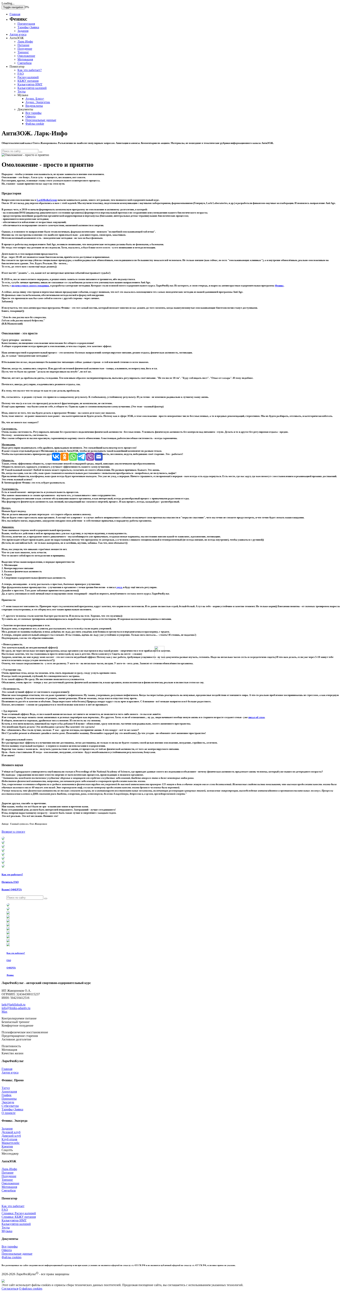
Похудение (24, 48)
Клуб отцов (9, 1139)
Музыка (7, 1231)
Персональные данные (40, 120)
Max (4, 1011)
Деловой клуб (11, 1132)
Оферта (30, 116)
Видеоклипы (34, 105)
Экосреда (8, 1102)
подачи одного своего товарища (30, 285)
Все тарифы (33, 113)
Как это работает (13, 1206)
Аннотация (9, 1091)
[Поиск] (40, 152)
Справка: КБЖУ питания (19, 1216)
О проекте (8, 1113)
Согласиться (10, 1288)
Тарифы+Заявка (28, 27)
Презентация (26, 23)
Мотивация (25, 59)
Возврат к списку (13, 831)
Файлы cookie (34, 123)
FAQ (20, 73)
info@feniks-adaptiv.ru (16, 1008)
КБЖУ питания (28, 80)
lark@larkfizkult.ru (13, 1004)
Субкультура (10, 1105)
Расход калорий (28, 77)
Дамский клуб (11, 1135)
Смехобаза (24, 63)
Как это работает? (29, 70)
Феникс (279, 285)
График (7, 1095)
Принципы (9, 1098)
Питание (23, 45)
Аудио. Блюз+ (34, 98)
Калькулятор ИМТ (29, 84)
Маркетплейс (11, 1143)
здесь (119, 587)
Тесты (21, 91)
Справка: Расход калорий (19, 1213)
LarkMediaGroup (47, 199)
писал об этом (256, 717)
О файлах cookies (30, 1288)
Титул (6, 1088)
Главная (15, 14)
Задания (22, 31)
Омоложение (26, 55)
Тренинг (23, 52)
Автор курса (18, 34)
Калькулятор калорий (32, 88)
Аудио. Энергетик (37, 102)
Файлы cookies (11, 1257)
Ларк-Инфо (25, 41)
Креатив (7, 1146)
